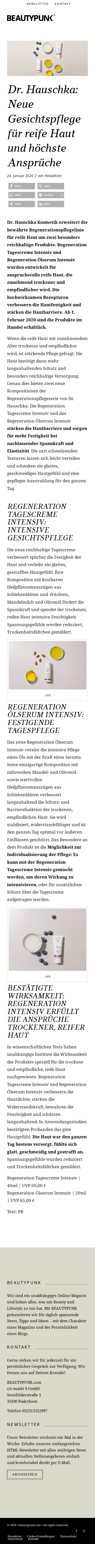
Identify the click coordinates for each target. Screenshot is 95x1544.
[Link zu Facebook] (76, 1531)
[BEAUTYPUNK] (31, 17)
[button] (21, 186)
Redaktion (53, 175)
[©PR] (47, 58)
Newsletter (38, 4)
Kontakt (63, 4)
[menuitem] (37, 4)
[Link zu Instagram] (84, 1531)
